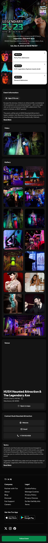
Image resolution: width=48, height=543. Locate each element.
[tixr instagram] (10, 528)
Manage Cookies (32, 492)
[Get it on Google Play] (27, 517)
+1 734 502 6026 (25, 436)
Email (25, 429)
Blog (6, 495)
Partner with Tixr (11, 488)
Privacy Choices (31, 498)
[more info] (45, 53)
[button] (4, 3)
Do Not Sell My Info (32, 501)
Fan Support (9, 501)
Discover (7, 498)
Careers (7, 504)
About (7, 492)
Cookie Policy (30, 488)
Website (25, 423)
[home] (8, 479)
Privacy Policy (30, 495)
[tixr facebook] (14, 528)
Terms (27, 504)
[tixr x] (5, 528)
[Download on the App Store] (11, 517)
